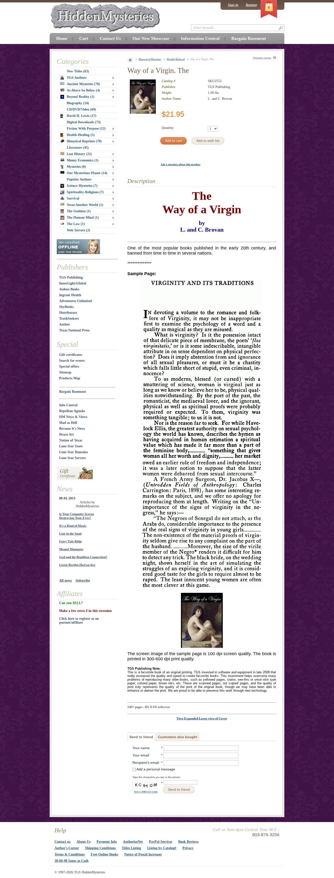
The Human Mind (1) (83, 217)
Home (61, 38)
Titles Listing (131, 848)
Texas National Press (74, 330)
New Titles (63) (78, 71)
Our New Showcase (151, 38)
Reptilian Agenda (72, 411)
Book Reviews (188, 842)
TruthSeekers (69, 318)
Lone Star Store (71, 446)
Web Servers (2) (78, 230)
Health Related (176, 59)
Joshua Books (69, 289)
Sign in (233, 5)
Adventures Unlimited (75, 301)
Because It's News (72, 428)
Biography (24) (78, 103)
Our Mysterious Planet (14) (87, 173)
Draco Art (66, 434)
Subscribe (83, 580)
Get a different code (146, 791)
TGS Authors (76, 77)
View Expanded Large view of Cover (202, 718)
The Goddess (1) (79, 211)
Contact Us (110, 38)
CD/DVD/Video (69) (81, 109)
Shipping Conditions (100, 848)
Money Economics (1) (83, 160)
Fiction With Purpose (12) (86, 128)
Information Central (200, 38)
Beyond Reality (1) (80, 97)
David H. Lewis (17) (81, 116)
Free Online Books (104, 854)
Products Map (69, 378)
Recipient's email (146, 763)
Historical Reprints (150, 59)
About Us (83, 842)
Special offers (69, 366)
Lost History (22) (79, 154)
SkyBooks (66, 307)
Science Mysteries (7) (82, 186)
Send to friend (141, 737)
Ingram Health (70, 295)
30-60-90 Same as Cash (72, 861)
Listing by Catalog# (161, 848)
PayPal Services (160, 842)
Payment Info (107, 842)
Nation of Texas (70, 440)
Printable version (262, 57)
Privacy (188, 848)
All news (65, 580)
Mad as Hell (68, 423)
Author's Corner (67, 848)
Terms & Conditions (70, 854)
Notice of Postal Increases (143, 854)
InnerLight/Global (72, 283)
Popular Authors (79, 179)
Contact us (62, 842)
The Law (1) (76, 224)
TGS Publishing (71, 277)
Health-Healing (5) (81, 135)
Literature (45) (78, 147)
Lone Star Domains (73, 452)
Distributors (68, 313)
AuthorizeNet (133, 842)
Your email (141, 755)
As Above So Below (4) (83, 90)
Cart (83, 38)
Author (64, 324)
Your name (141, 748)
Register (251, 5)
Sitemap (65, 372)
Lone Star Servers (72, 458)
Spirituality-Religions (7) (85, 192)
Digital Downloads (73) (84, 122)
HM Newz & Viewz (73, 417)
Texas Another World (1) (85, 205)
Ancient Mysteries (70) (83, 84)
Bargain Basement (72, 392)
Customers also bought (177, 737)
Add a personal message (155, 769)
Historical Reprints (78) (84, 141)
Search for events (72, 360)
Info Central (68, 405)
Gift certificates (70, 355)
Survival (73, 198)
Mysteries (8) (76, 167)
